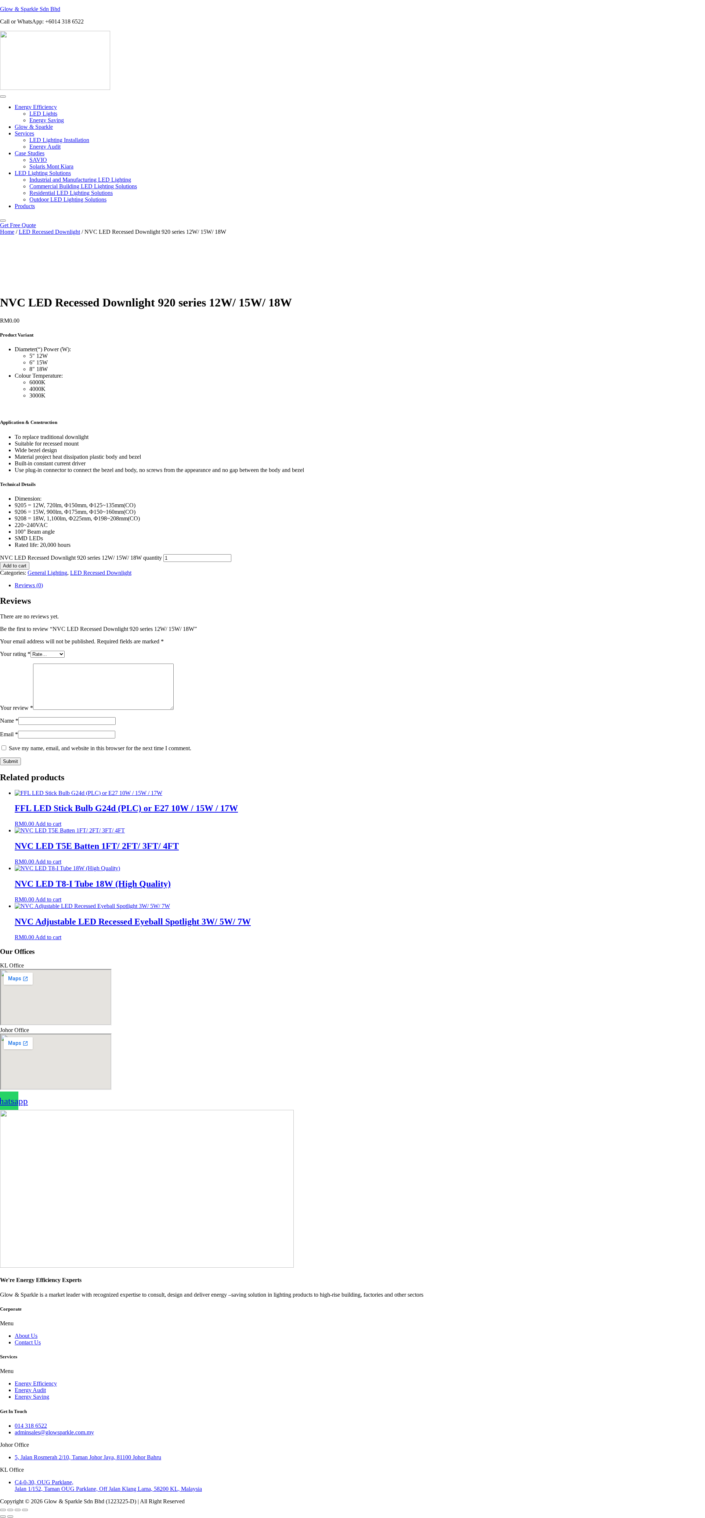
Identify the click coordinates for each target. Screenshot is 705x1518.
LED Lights (43, 113)
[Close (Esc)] (25, 1510)
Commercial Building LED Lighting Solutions (83, 186)
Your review (16, 708)
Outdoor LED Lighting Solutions (67, 199)
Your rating (15, 654)
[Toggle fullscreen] (10, 1510)
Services (24, 133)
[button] (352, 1323)
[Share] (18, 1510)
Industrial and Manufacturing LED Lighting (80, 180)
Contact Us (28, 1342)
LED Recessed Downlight (49, 232)
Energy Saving (46, 120)
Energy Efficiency (36, 107)
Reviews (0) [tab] (29, 585)
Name (9, 721)
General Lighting (47, 573)
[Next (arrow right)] (10, 1516)
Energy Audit (45, 147)
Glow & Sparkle (34, 127)
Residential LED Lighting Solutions (71, 193)
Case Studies (29, 153)
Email (9, 734)
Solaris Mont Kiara (51, 166)
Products (25, 206)
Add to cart (14, 566)
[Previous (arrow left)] (3, 1516)
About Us (26, 1336)
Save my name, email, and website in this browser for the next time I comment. (100, 748)
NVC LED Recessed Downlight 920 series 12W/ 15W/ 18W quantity (81, 558)
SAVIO (38, 160)
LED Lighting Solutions (43, 173)
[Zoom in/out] (3, 1510)
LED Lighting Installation (59, 140)
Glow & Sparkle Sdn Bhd (30, 9)
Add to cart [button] (48, 824)
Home (7, 232)
